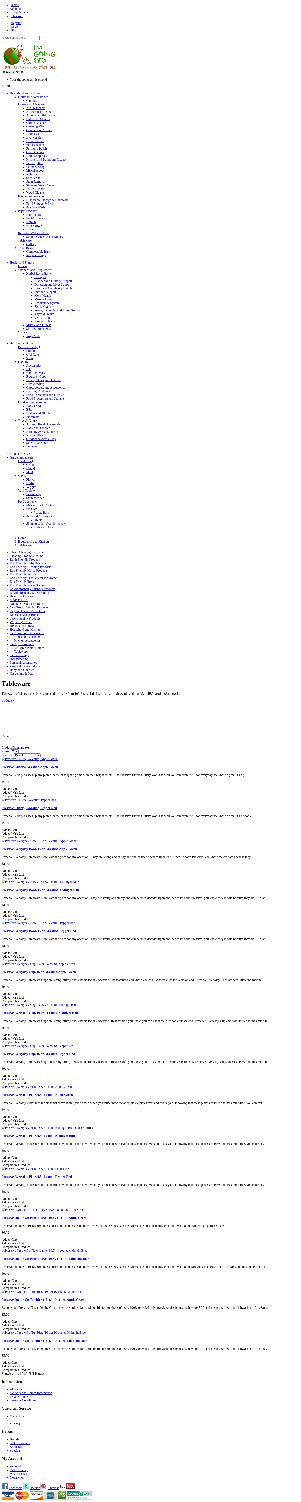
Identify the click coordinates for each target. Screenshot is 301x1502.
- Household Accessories (27, 633)
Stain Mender (35, 498)
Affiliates (16, 1446)
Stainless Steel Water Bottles (44, 236)
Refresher (32, 174)
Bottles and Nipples (39, 413)
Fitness (22, 266)
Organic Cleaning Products (27, 611)
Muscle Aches (43, 299)
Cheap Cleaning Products (26, 552)
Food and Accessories (32, 402)
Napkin (31, 222)
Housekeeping (19, 659)
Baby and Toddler (38, 428)
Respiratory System (47, 303)
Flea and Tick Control (40, 505)
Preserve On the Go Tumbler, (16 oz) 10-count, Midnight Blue (44, 1340)
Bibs (29, 409)
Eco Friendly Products (24, 574)
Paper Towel (34, 225)
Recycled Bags (36, 255)
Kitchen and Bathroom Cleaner (46, 159)
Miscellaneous (35, 170)
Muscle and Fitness (38, 325)
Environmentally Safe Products (30, 592)
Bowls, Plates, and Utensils (43, 380)
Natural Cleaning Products (27, 603)
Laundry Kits (34, 163)
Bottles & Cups (36, 376)
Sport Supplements (38, 328)
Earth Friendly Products (25, 559)
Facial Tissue (34, 218)
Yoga (22, 332)
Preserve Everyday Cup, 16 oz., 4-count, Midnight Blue (40, 1012)
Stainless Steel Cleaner (40, 185)
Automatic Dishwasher (41, 115)
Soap (29, 358)
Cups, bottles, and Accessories (45, 387)
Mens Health (42, 295)
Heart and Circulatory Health (53, 288)
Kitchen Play (34, 435)
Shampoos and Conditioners (44, 523)
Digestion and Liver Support (52, 284)
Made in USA (19, 600)
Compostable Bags (38, 251)
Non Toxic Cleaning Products (29, 607)
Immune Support (45, 292)
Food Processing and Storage (45, 398)
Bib (28, 369)
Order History (19, 1470)
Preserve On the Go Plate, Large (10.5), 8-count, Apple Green (44, 1217)
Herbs (30, 483)
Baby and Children (22, 670)
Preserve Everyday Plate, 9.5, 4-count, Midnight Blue (38, 1135)
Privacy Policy (19, 1396)
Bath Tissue (33, 214)
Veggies (31, 487)
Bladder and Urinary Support (53, 281)
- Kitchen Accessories (25, 640)
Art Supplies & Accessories (44, 424)
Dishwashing (34, 137)
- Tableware (19, 651)
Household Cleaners (31, 104)
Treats (38, 520)
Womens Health (44, 321)
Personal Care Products (25, 666)
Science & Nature (37, 442)
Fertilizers (25, 461)
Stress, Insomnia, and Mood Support (57, 310)
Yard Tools (25, 490)
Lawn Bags (33, 494)
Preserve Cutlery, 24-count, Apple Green (30, 767)
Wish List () (18, 1473)
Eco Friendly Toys (22, 581)
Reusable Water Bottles (33, 233)
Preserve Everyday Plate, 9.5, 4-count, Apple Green (37, 1094)
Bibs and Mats (35, 373)
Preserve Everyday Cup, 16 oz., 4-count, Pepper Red (38, 1054)
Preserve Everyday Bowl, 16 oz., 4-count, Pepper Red (39, 931)
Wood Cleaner (35, 192)
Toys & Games (28, 420)
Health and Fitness (22, 625)
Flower (30, 479)
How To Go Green (22, 596)
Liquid (30, 468)
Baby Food (33, 406)
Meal (29, 472)
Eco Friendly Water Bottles (27, 585)
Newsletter (17, 1477)
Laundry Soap (35, 167)
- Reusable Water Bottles (27, 648)
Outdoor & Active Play (41, 439)
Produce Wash (35, 207)
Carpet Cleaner (36, 122)
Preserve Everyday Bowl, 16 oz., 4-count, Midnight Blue (40, 890)
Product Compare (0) (15, 747)
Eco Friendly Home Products (29, 570)
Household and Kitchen (25, 629)
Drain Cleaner (35, 141)
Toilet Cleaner (35, 189)
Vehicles (31, 446)
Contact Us (17, 1416)
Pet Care (32, 509)
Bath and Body (28, 347)
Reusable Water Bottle (24, 614)
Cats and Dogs (43, 527)
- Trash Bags (19, 655)
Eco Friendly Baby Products (28, 563)
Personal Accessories (23, 662)
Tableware (25, 240)
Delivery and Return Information (31, 1393)
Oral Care (32, 354)
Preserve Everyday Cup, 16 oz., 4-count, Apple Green (39, 972)
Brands (14, 1439)
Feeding (23, 361)
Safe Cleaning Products (25, 618)
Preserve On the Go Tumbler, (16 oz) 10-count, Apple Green (43, 1299)
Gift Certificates (20, 1443)
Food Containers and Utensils (45, 395)
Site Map (16, 1423)
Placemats (32, 417)
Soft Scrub (33, 178)
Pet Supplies (26, 501)
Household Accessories (33, 97)
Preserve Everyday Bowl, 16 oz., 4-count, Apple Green (39, 849)
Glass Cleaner (35, 152)
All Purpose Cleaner (39, 111)
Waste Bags (42, 512)
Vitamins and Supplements (35, 270)
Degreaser (32, 133)
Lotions (31, 350)
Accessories (34, 365)
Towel (30, 229)
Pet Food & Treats (38, 516)
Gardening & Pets (21, 673)
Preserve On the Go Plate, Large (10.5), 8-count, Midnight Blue (45, 1258)
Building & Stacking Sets (42, 431)
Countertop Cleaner (39, 130)
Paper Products (28, 211)
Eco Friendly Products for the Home (33, 578)
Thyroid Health (44, 314)
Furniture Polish (36, 148)
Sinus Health (42, 306)
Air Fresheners (35, 108)
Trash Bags (25, 247)
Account (15, 1466)
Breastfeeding (35, 384)
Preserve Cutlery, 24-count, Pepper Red (29, 808)
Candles (31, 100)
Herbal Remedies (37, 273)
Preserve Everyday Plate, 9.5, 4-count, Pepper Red (37, 1176)
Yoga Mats (33, 336)
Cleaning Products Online (26, 556)
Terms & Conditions (23, 1400)
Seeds (22, 476)
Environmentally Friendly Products (32, 589)
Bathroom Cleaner (38, 119)
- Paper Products (22, 644)
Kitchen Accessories (31, 196)
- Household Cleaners (25, 637)
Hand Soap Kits (36, 156)
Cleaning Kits (35, 126)
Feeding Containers (38, 391)
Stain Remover (35, 181)
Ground (31, 464)
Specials (15, 1450)
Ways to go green (21, 622)
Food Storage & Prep (40, 203)
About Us (16, 1389)
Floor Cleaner (35, 145)
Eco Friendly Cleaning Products (30, 567)
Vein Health (42, 317)
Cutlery (31, 244)
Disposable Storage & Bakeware (47, 200)
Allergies (40, 277)
